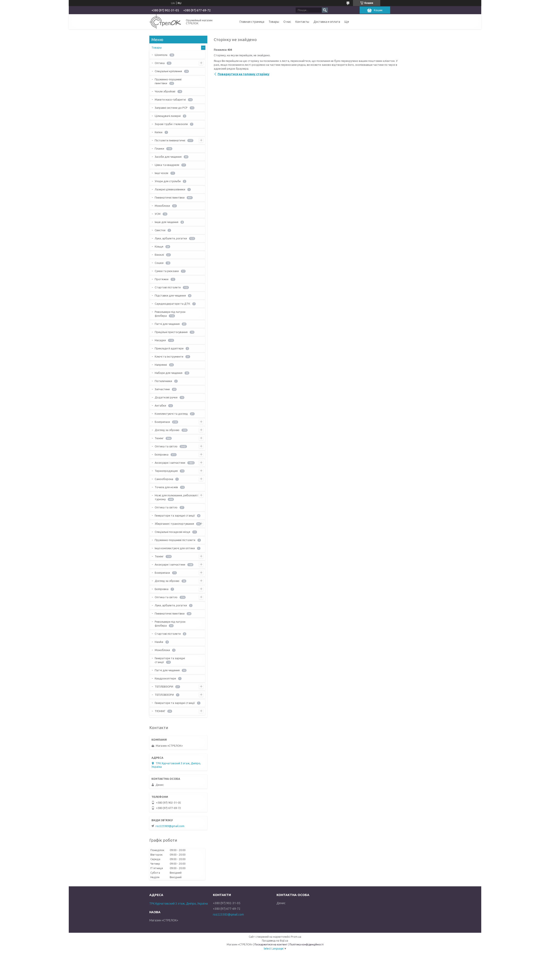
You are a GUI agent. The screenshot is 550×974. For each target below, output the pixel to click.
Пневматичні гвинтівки (170, 197)
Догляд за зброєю (167, 429)
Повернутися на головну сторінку (243, 74)
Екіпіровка (161, 454)
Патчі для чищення (167, 323)
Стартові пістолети (168, 287)
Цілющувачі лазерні (168, 115)
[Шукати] (325, 10)
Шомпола (161, 54)
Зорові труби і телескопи (171, 123)
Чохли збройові (165, 91)
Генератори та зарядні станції (175, 515)
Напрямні (161, 364)
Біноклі (159, 254)
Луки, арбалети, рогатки (171, 238)
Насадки (160, 340)
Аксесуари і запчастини (170, 462)
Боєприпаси (162, 421)
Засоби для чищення (168, 156)
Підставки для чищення (170, 295)
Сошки (159, 262)
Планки (159, 148)
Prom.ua (296, 936)
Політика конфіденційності (306, 944)
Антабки (160, 405)
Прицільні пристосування (171, 331)
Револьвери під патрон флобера (170, 313)
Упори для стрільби (168, 181)
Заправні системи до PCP (171, 107)
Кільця (159, 246)
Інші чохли (161, 172)
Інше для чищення (166, 221)
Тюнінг (159, 438)
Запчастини (162, 389)
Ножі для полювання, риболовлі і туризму (176, 497)
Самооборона (164, 478)
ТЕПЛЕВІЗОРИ (164, 686)
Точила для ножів (166, 487)
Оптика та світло (166, 446)
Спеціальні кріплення (168, 71)
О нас (287, 21)
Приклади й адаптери (169, 348)
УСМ (157, 213)
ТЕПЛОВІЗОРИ (164, 694)
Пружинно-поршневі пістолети (175, 539)
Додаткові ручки (166, 397)
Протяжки (161, 279)
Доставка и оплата (326, 21)
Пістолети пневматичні (170, 140)
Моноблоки (162, 205)
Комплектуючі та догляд (171, 413)
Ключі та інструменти (169, 356)
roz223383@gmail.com (170, 825)
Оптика (160, 62)
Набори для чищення (168, 372)
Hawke (159, 641)
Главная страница (252, 21)
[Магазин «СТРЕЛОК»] (165, 21)
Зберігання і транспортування (174, 523)
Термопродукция (166, 470)
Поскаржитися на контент (270, 944)
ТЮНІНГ (160, 711)
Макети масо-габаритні (170, 99)
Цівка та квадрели (167, 164)
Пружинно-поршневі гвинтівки (168, 81)
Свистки (160, 230)
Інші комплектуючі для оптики (175, 548)
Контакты (302, 21)
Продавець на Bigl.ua (275, 940)
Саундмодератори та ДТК (172, 303)
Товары (274, 21)
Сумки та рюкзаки (167, 270)
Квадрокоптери (165, 678)
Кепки (158, 132)
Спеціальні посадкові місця (172, 531)
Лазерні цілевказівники (170, 189)
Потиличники (163, 380)
